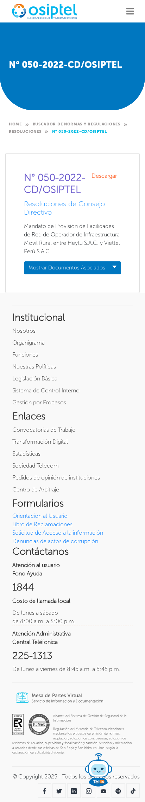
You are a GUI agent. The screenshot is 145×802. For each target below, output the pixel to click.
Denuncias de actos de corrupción (55, 541)
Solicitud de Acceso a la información (57, 532)
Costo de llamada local (41, 601)
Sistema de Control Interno (46, 390)
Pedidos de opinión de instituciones (56, 477)
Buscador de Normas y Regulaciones (76, 124)
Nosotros (24, 330)
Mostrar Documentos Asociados (67, 268)
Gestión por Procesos (39, 402)
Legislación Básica (34, 378)
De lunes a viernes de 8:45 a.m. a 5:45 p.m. (66, 669)
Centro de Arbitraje (35, 489)
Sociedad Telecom (35, 465)
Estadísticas (26, 453)
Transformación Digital (40, 441)
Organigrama (28, 342)
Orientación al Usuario (40, 516)
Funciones (25, 354)
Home (15, 124)
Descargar (106, 175)
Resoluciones (25, 131)
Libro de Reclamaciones (42, 524)
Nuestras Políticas (34, 366)
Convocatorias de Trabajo (44, 429)
